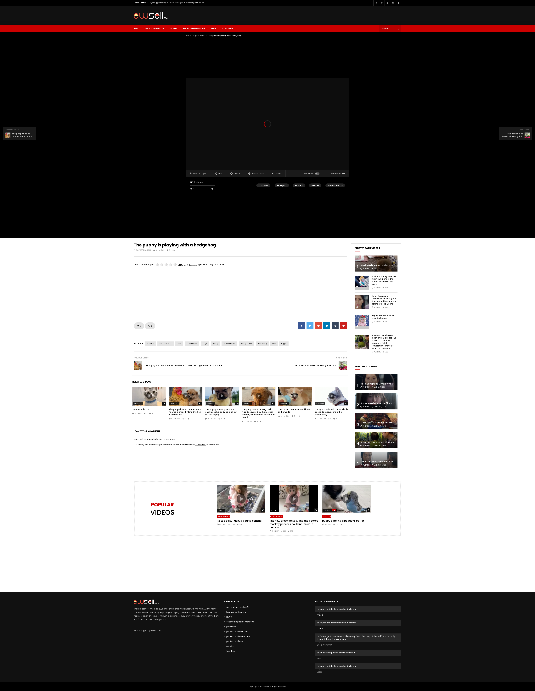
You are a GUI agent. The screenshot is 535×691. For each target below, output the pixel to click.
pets (274, 343)
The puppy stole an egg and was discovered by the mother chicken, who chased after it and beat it (258, 413)
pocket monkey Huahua (238, 636)
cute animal (192, 343)
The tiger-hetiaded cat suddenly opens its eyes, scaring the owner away (331, 412)
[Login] (398, 3)
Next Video (341, 357)
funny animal (229, 343)
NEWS (229, 616)
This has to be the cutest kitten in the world (294, 410)
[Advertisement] (350, 14)
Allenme (366, 268)
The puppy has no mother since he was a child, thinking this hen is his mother (183, 365)
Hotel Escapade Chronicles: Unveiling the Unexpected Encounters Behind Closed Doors (384, 300)
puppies (173, 28)
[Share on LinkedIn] (326, 325)
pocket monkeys (154, 28)
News (213, 28)
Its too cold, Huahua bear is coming (239, 520)
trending (230, 651)
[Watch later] (387, 3)
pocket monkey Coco (237, 631)
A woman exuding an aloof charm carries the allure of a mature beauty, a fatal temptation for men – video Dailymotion (384, 342)
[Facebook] (376, 3)
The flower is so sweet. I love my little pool (314, 365)
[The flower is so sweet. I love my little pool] (343, 365)
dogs (205, 343)
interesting (262, 343)
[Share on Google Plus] (318, 325)
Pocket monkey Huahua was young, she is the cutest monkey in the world (384, 280)
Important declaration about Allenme (383, 317)
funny (215, 343)
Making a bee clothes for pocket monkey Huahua (388, 265)
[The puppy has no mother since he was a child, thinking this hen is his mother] (138, 365)
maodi (320, 615)
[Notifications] (393, 3)
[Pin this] (343, 325)
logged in (151, 439)
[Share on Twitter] (310, 325)
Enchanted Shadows (194, 28)
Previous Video (141, 357)
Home (136, 28)
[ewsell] (152, 15)
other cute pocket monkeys (240, 621)
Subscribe (200, 444)
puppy (283, 343)
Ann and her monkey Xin (238, 607)
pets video (200, 35)
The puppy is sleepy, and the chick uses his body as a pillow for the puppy (221, 412)
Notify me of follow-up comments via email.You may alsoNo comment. (178, 444)
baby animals (166, 343)
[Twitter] (382, 3)
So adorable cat (140, 409)
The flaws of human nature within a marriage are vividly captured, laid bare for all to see (177, 3)
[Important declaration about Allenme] (362, 322)
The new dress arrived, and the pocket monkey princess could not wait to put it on (294, 524)
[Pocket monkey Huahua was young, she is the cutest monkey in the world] (362, 283)
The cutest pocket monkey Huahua (337, 652)
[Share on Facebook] (301, 325)
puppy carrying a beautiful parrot (343, 520)
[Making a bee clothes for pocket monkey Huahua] (376, 264)
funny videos (246, 343)
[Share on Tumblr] (335, 325)
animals (150, 343)
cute (179, 343)
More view (227, 28)
